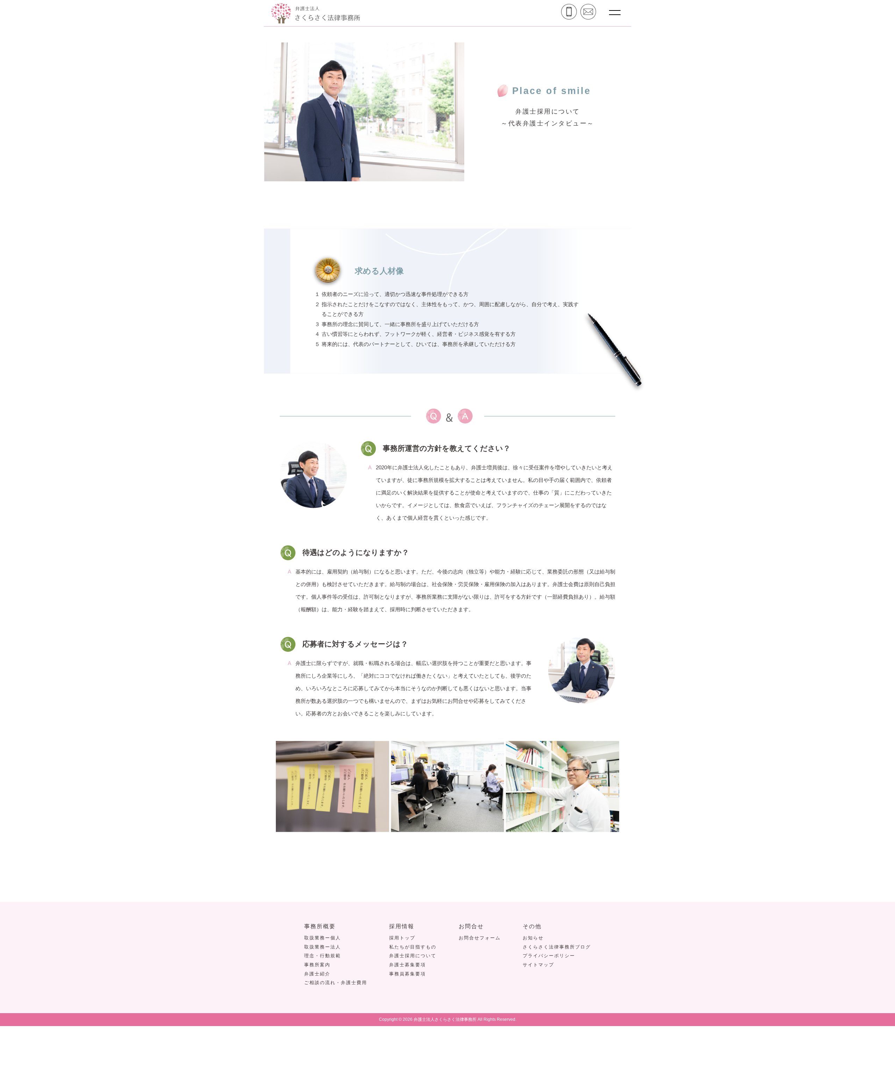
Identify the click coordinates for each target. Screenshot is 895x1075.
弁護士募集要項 (407, 964)
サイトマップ (538, 964)
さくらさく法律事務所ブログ (557, 947)
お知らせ (533, 937)
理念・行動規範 (322, 955)
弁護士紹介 (317, 973)
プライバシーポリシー (549, 955)
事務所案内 (317, 964)
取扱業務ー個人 (322, 937)
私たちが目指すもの (412, 947)
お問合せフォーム (480, 937)
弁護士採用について (412, 955)
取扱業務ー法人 (322, 947)
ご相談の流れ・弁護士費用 (335, 982)
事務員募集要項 (407, 973)
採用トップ (402, 937)
